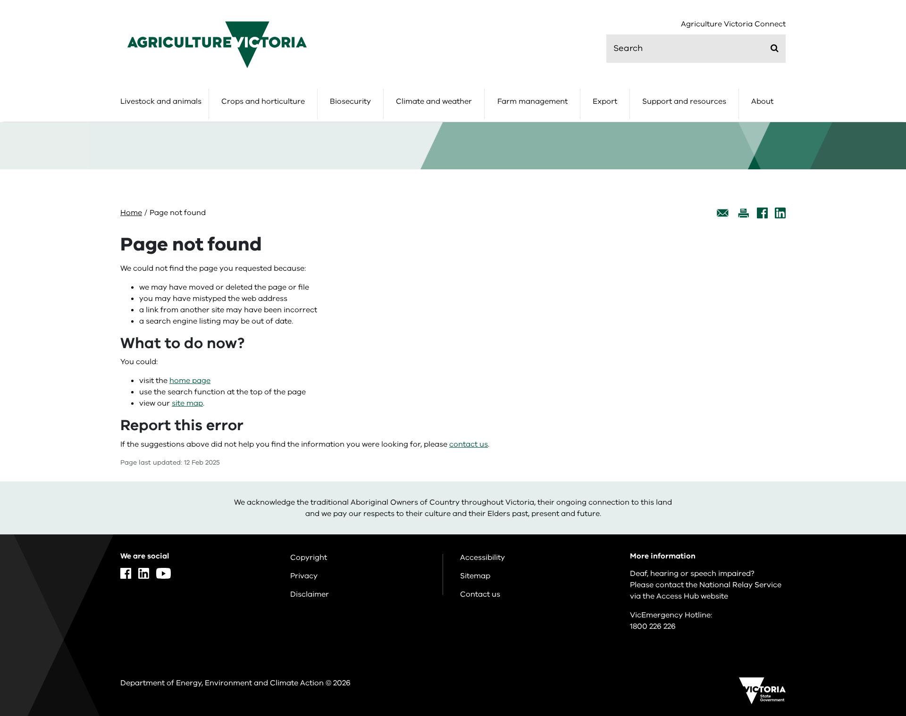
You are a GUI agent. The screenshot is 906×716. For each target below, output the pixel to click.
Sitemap (475, 576)
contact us (468, 444)
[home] (217, 44)
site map (187, 403)
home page (189, 380)
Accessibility (482, 557)
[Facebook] (762, 213)
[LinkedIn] (780, 213)
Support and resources (684, 101)
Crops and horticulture (263, 101)
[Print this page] (743, 213)
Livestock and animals (160, 101)
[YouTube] (163, 573)
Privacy (304, 576)
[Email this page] (723, 213)
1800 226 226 (653, 626)
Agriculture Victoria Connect (733, 24)
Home (131, 213)
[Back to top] (869, 626)
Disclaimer (309, 594)
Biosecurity (350, 101)
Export (605, 101)
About (762, 101)
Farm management (532, 101)
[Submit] (775, 48)
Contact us (480, 594)
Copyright (308, 557)
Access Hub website (692, 596)
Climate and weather (434, 101)
